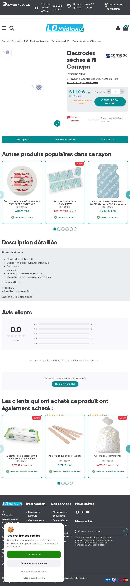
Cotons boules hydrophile (107, 455)
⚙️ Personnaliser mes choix (34, 571)
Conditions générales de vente (67, 578)
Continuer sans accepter (34, 563)
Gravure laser (60, 520)
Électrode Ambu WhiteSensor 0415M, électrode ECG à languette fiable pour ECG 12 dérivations (108, 204)
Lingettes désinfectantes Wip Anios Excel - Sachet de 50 (22, 457)
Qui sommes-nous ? (36, 522)
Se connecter (65, 384)
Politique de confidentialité (34, 578)
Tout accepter (33, 554)
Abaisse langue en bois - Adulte (65, 455)
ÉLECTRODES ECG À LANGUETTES (65, 203)
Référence (73, 73)
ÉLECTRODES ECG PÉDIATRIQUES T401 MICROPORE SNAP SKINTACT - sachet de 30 (22, 204)
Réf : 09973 (22, 207)
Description (22, 139)
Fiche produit (73, 118)
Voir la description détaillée (82, 82)
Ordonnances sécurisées (61, 514)
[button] (54, 229)
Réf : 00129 (107, 461)
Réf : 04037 (22, 461)
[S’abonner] (124, 531)
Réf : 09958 (64, 207)
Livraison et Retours (34, 514)
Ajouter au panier (110, 101)
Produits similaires (65, 139)
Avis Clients (107, 139)
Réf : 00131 (64, 461)
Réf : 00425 (107, 207)
